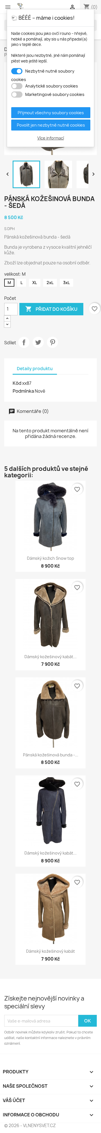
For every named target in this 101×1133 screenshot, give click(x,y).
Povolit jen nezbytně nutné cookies (51, 125)
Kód (17, 383)
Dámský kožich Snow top (50, 558)
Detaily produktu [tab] (35, 369)
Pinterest (52, 342)
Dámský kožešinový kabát (50, 951)
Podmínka (23, 391)
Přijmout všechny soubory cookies (51, 112)
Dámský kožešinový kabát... (50, 656)
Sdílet (23, 342)
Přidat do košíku (51, 308)
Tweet (38, 342)
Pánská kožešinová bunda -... (50, 754)
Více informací (50, 138)
